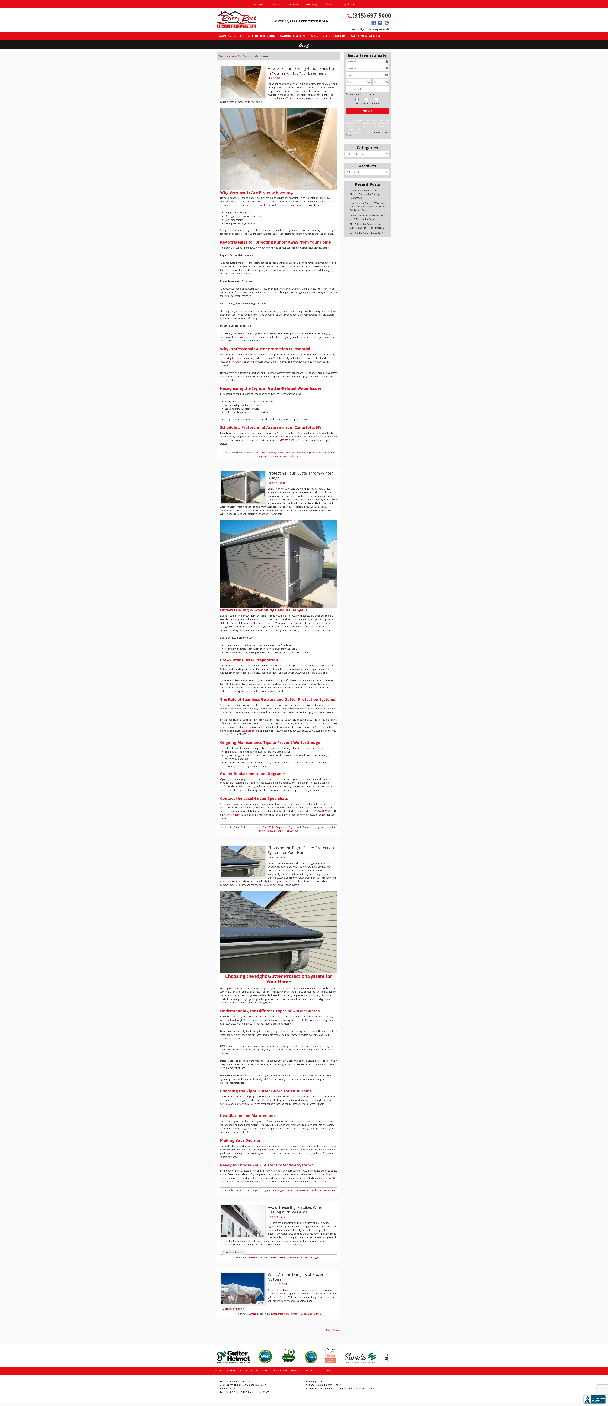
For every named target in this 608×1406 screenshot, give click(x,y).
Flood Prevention (245, 452)
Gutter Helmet (260, 1370)
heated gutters (296, 1257)
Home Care (261, 827)
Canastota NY (310, 827)
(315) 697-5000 (371, 15)
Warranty (311, 4)
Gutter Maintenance (265, 452)
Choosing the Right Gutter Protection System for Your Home (301, 850)
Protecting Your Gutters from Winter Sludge (300, 475)
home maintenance (325, 1190)
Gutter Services (242, 1190)
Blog (239, 56)
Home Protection (285, 452)
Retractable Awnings (286, 1370)
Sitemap (326, 1370)
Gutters (251, 1257)
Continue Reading (233, 1252)
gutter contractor (242, 337)
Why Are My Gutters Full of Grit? (366, 232)
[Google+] (386, 23)
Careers (329, 4)
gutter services (306, 1190)
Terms (377, 132)
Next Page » (333, 1330)
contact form (315, 440)
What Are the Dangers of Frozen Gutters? (296, 1277)
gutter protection (238, 361)
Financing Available (378, 29)
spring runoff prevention (292, 456)
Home (233, 56)
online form (234, 814)
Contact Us (311, 1370)
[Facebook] (380, 23)
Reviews (258, 4)
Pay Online (348, 4)
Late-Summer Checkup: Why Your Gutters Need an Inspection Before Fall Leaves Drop (368, 207)
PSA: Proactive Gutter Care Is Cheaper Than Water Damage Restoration (365, 194)
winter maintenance (288, 830)
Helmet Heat (296, 1313)
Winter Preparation (278, 827)
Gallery (275, 4)
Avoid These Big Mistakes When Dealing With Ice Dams (295, 1210)
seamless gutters (250, 730)
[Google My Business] (373, 23)
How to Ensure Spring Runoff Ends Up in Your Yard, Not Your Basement (301, 71)
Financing (292, 4)
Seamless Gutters (236, 1370)
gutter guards (318, 863)
